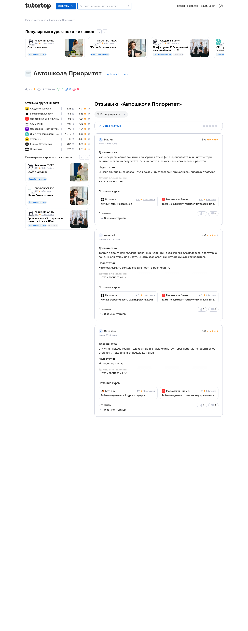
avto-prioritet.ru (118, 74)
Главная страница (35, 20)
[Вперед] (105, 31)
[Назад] (99, 31)
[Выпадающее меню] (221, 6)
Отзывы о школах (187, 6)
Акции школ (208, 6)
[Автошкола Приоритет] (28, 73)
